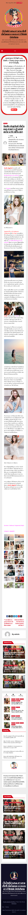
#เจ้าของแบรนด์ (20, 147)
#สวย (9, 147)
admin (11, 135)
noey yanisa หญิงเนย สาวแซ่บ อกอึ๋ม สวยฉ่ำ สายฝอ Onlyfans (13, 683)
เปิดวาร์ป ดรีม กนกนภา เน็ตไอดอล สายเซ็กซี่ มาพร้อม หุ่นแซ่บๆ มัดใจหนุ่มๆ (13, 669)
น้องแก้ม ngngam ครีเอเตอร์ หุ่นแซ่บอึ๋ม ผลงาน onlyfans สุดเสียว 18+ (14, 654)
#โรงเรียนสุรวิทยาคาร (13, 149)
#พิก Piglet (19, 143)
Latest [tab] (6, 695)
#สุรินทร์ (14, 147)
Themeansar (13, 903)
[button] (9, 537)
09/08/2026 (8, 810)
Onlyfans (13, 700)
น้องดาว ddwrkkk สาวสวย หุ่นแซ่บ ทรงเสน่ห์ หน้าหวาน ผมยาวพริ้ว (17, 719)
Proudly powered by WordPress (9, 901)
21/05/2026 (8, 825)
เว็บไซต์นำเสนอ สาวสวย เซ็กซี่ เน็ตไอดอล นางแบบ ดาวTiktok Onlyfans (14, 34)
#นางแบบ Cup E (12, 143)
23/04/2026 (8, 841)
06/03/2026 (8, 856)
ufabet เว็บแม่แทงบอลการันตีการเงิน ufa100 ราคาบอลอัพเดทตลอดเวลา (14, 911)
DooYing (6, 665)
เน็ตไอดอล (6, 650)
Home (3, 906)
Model (10, 680)
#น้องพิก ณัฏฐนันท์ (12, 141)
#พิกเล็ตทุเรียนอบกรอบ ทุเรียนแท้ (16, 145)
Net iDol (5, 123)
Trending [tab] (20, 695)
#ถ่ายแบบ (21, 139)
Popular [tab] (13, 695)
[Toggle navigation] (15, 51)
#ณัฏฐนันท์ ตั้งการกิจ (13, 139)
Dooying (7, 906)
